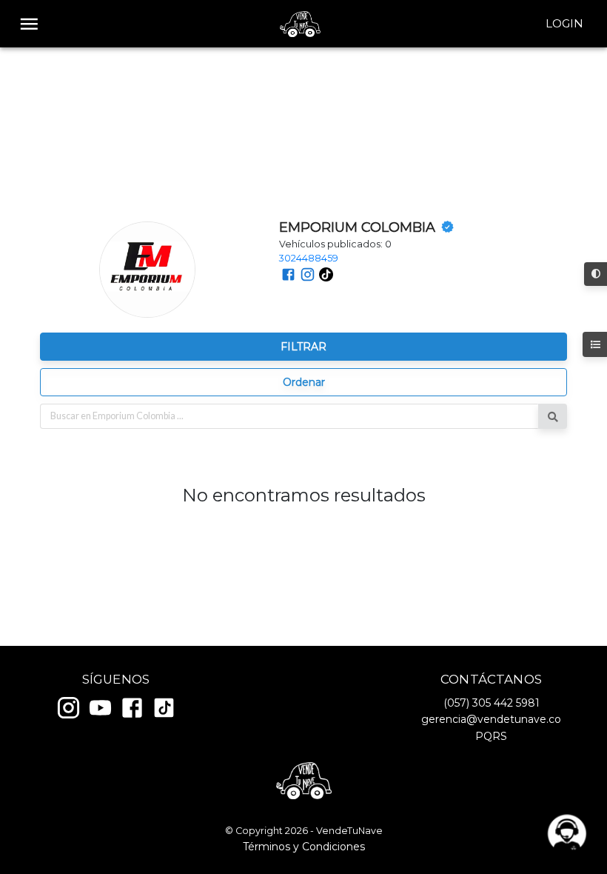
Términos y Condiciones (304, 846)
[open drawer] (29, 24)
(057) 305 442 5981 (491, 703)
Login (564, 23)
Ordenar (304, 382)
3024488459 (308, 258)
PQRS (491, 736)
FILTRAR (303, 346)
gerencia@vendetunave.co (491, 719)
